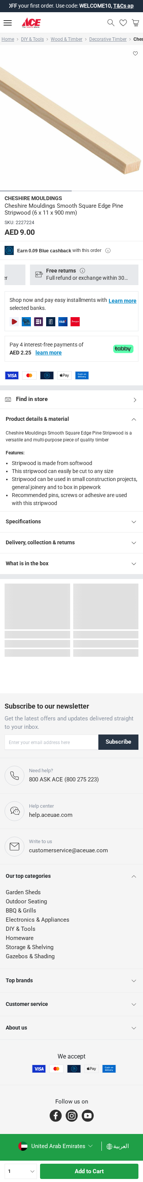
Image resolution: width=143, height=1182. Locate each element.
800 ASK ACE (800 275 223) (64, 779)
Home (8, 39)
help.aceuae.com (50, 815)
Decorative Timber (108, 39)
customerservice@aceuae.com (68, 850)
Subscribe (118, 741)
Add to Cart (89, 1171)
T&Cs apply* (120, 6)
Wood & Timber (66, 39)
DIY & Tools (32, 39)
